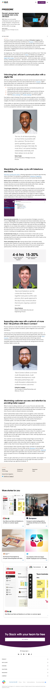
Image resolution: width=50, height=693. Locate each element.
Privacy (20, 682)
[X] (26, 654)
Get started (42, 2)
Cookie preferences (31, 682)
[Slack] (5, 2)
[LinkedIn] (18, 654)
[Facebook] (23, 654)
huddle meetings (27, 94)
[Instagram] (21, 654)
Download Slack (12, 682)
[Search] (35, 2)
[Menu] (47, 2)
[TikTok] (31, 654)
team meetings (16, 94)
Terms (24, 682)
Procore (31, 41)
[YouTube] (28, 654)
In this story (5, 36)
